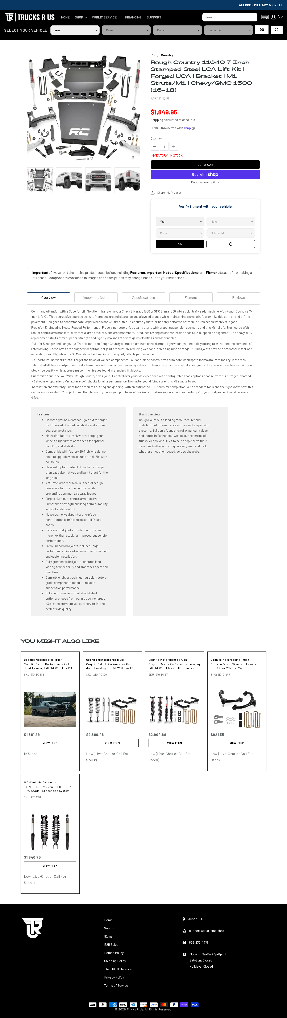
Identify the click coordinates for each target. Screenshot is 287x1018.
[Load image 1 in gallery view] (40, 180)
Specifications (143, 297)
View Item (50, 743)
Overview (48, 297)
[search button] (252, 17)
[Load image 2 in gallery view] (69, 180)
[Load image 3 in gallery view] (98, 180)
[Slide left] (29, 180)
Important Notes (96, 297)
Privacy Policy (114, 977)
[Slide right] (138, 180)
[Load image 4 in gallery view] (127, 180)
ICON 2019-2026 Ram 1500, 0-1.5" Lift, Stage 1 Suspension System (47, 788)
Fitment (191, 297)
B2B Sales (111, 944)
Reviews (238, 297)
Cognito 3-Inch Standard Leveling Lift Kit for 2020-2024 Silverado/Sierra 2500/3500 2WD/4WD (234, 666)
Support (110, 928)
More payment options (205, 182)
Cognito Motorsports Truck (43, 659)
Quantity (156, 138)
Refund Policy (114, 953)
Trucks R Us (135, 1009)
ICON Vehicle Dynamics (40, 782)
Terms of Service (116, 985)
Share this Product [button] (169, 192)
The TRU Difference (118, 969)
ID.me (108, 936)
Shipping (157, 120)
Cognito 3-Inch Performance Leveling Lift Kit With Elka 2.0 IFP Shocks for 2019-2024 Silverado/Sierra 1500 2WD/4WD (174, 666)
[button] (80, 17)
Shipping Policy (115, 961)
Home (108, 920)
